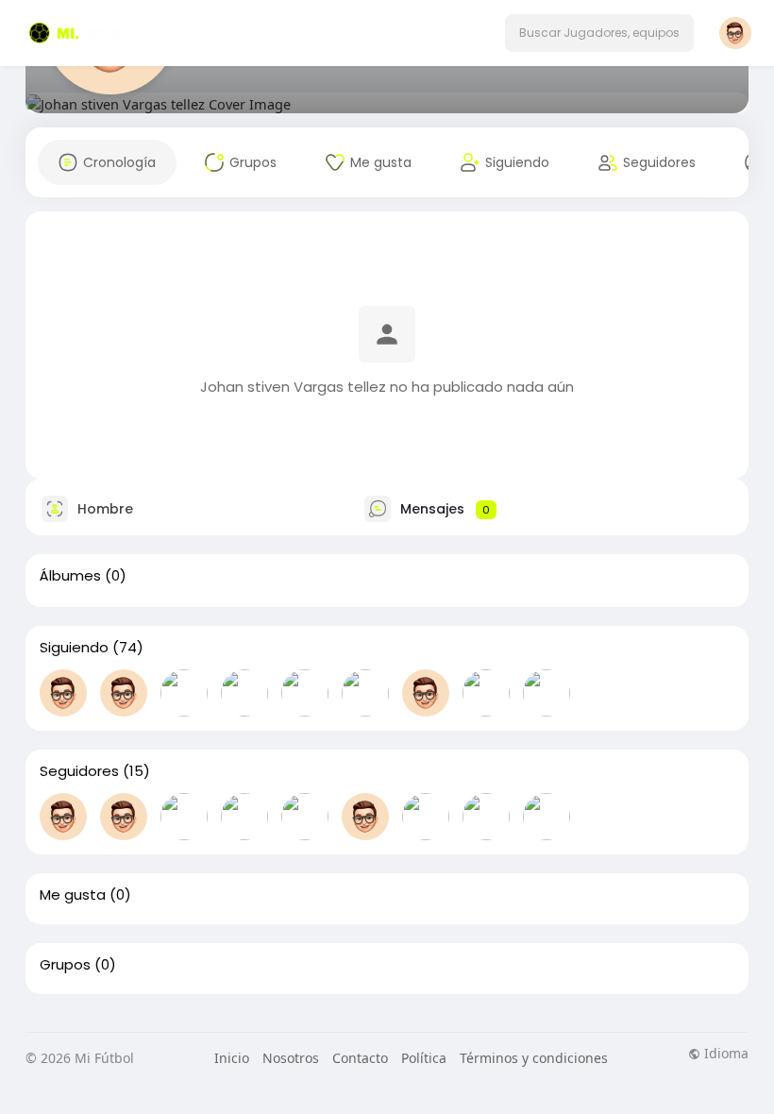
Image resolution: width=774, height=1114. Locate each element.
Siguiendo (74, 647)
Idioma (724, 1053)
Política (423, 1058)
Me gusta (73, 895)
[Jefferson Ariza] (63, 693)
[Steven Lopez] (244, 693)
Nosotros (290, 1058)
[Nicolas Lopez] (123, 816)
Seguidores (79, 771)
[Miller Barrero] (304, 693)
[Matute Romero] (123, 693)
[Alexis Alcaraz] (486, 693)
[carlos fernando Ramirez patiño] (244, 816)
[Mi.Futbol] (546, 816)
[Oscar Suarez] (365, 693)
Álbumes (70, 575)
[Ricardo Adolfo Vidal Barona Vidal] (184, 816)
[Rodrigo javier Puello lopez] (184, 693)
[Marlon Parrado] (63, 816)
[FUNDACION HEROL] (486, 816)
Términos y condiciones (534, 1058)
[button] (599, 33)
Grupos (65, 964)
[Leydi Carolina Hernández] (365, 816)
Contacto (360, 1058)
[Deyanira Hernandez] (425, 693)
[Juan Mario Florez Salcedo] (546, 693)
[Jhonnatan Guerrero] (304, 816)
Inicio (231, 1058)
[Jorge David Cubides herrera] (425, 816)
